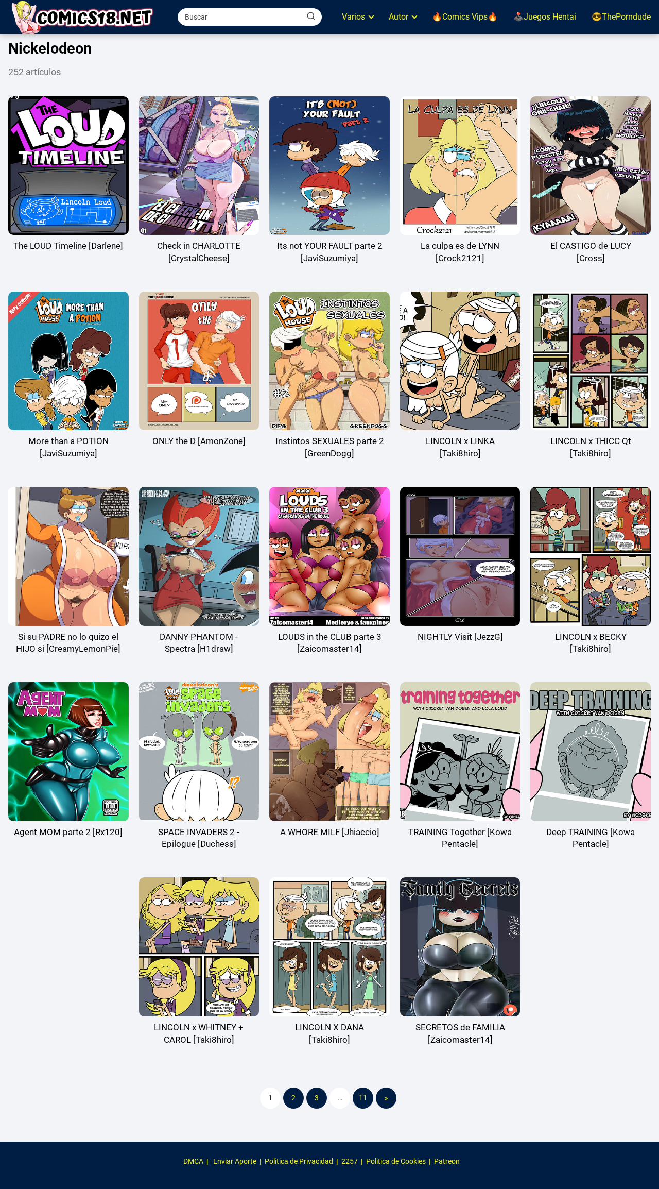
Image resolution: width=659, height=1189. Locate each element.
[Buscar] (311, 16)
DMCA (193, 1161)
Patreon (447, 1161)
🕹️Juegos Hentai (544, 17)
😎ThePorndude (621, 17)
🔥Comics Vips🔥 (465, 17)
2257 (349, 1161)
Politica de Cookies (396, 1161)
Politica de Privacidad (299, 1161)
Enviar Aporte (234, 1161)
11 (363, 1098)
